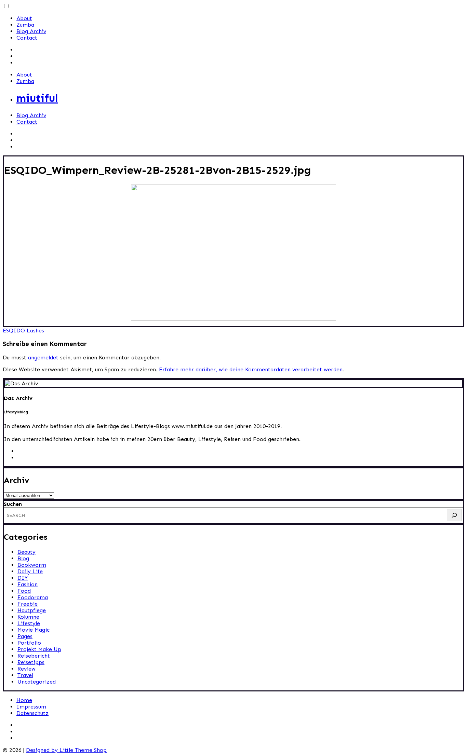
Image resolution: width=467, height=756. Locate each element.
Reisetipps (30, 662)
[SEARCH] (454, 515)
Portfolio (29, 643)
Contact (26, 38)
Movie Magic (33, 630)
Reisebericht (33, 655)
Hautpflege (31, 610)
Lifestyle (28, 623)
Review (26, 668)
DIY (22, 578)
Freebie (27, 604)
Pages (24, 636)
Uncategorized (36, 681)
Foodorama (32, 597)
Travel (25, 675)
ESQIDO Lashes (23, 330)
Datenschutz (32, 713)
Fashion (27, 584)
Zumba (25, 25)
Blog (23, 558)
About (24, 18)
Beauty (26, 552)
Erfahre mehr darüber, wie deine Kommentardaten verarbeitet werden (251, 369)
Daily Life (30, 571)
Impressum (31, 706)
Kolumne (28, 617)
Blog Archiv (31, 31)
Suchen (13, 504)
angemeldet (43, 357)
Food (24, 591)
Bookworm (31, 565)
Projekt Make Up (39, 649)
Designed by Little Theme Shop (66, 750)
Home (24, 700)
